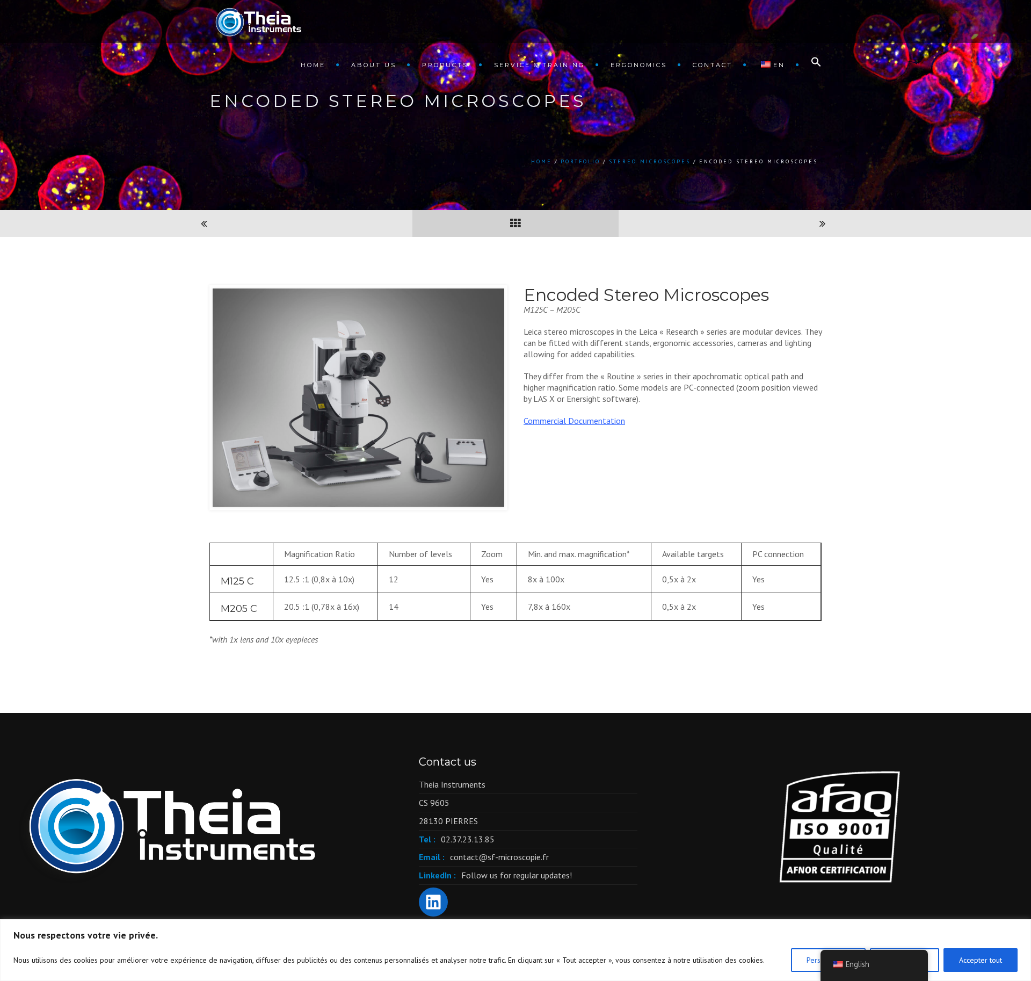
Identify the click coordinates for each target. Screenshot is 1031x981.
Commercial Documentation (574, 420)
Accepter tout (980, 960)
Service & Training (539, 65)
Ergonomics (639, 65)
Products (445, 65)
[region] (515, 950)
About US (373, 65)
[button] (811, 64)
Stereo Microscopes (650, 161)
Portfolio (580, 161)
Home (313, 65)
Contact (712, 65)
